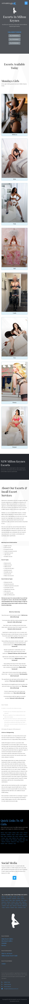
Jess (7, 838)
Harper (14, 447)
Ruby (18, 841)
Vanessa (10, 843)
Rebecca (14, 134)
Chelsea (9, 834)
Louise (2, 840)
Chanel (25, 832)
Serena (22, 841)
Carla (14, 313)
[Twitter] (14, 878)
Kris (14, 179)
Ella (13, 836)
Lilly (24, 838)
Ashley (14, 832)
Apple (9, 832)
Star (6, 843)
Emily (16, 836)
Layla (21, 838)
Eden (2, 836)
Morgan (15, 840)
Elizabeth (9, 836)
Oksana (3, 841)
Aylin (18, 832)
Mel (14, 268)
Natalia (20, 840)
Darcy (24, 834)
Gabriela (21, 836)
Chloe (13, 834)
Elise (5, 836)
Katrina (14, 838)
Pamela (8, 841)
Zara (15, 843)
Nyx (14, 358)
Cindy (17, 834)
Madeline (7, 840)
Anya (6, 832)
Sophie (2, 843)
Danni (21, 834)
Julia (10, 838)
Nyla (14, 224)
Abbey (2, 832)
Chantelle (3, 834)
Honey (15, 402)
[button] (7, 939)
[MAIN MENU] (26, 3)
